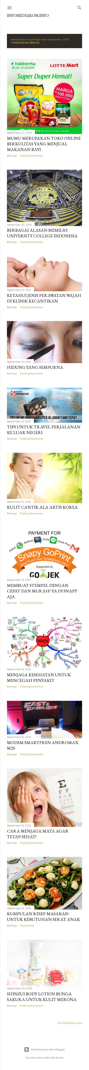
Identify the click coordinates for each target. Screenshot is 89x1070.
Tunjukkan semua (25, 42)
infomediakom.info (28, 15)
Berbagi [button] (12, 155)
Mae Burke (57, 1057)
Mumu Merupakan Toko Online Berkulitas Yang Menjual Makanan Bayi (44, 143)
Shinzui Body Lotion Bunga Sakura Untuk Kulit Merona (41, 996)
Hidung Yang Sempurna (35, 367)
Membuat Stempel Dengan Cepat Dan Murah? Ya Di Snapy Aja (42, 590)
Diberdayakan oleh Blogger (48, 1049)
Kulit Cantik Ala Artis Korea (42, 507)
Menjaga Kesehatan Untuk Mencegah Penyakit (39, 677)
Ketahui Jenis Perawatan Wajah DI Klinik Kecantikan (44, 298)
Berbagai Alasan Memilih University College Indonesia (42, 233)
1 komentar (27, 925)
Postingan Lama (70, 1023)
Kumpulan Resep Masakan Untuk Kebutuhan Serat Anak (43, 916)
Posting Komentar (31, 155)
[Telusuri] (79, 7)
